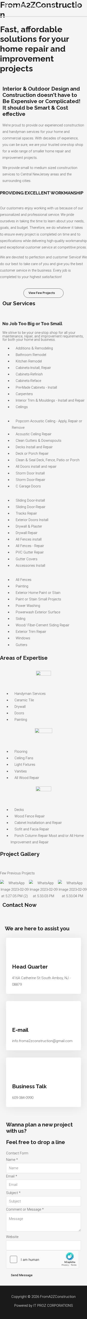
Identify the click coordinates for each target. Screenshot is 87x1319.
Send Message (22, 1275)
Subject (13, 1193)
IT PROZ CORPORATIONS (53, 1305)
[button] (43, 293)
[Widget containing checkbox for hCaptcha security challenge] (42, 1259)
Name (12, 1159)
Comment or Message (25, 1209)
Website (12, 1237)
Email (11, 1176)
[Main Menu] (77, 5)
